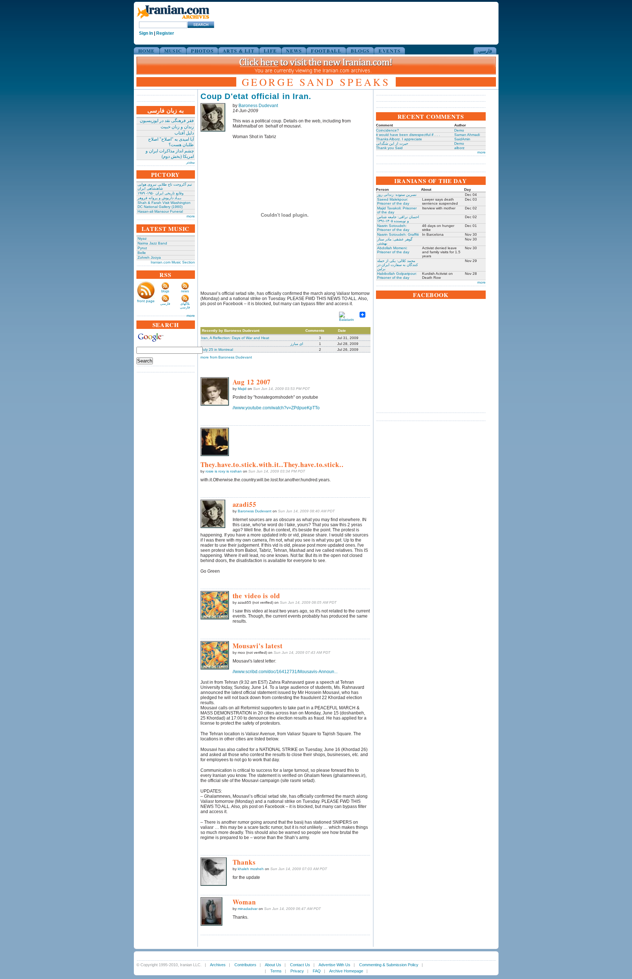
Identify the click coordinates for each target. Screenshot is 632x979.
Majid (242, 389)
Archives (218, 965)
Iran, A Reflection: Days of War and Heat (235, 338)
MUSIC (173, 50)
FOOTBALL (326, 50)
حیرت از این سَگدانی (392, 143)
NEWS (294, 50)
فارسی (485, 50)
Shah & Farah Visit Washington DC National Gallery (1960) (164, 205)
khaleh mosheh (251, 869)
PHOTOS (202, 50)
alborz (459, 148)
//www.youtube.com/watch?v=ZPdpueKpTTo (276, 407)
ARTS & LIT (239, 50)
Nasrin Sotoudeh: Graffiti (398, 234)
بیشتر (190, 162)
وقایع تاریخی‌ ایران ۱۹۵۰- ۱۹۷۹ (161, 193)
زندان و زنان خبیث (177, 126)
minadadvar (247, 909)
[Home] (173, 19)
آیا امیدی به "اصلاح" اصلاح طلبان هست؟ (171, 142)
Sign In (146, 33)
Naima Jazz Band (152, 243)
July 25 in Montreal (217, 350)
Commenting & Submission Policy (388, 965)
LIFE (270, 50)
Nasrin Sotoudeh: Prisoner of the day (393, 228)
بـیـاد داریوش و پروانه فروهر (159, 198)
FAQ (317, 971)
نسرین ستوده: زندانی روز (397, 195)
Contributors (245, 965)
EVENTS (389, 50)
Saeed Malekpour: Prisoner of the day (393, 201)
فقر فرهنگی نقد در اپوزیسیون (167, 120)
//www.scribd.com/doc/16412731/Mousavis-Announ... (285, 671)
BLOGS (360, 50)
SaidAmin (462, 139)
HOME (146, 50)
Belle (142, 253)
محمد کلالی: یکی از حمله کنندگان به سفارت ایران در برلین (397, 265)
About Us (273, 965)
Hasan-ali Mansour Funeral (160, 211)
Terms (276, 971)
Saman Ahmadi (467, 135)
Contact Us (300, 965)
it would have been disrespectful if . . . (408, 135)
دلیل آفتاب (184, 133)
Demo (459, 130)
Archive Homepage (346, 971)
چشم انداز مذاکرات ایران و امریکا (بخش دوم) (170, 153)
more (191, 216)
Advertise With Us (334, 965)
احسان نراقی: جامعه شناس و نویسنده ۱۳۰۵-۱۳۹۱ (398, 219)
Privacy (297, 971)
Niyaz (142, 238)
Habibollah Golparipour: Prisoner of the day (397, 276)
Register (165, 33)
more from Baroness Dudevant (226, 357)
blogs (165, 291)
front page (146, 301)
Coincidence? (387, 130)
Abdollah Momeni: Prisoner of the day (393, 250)
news (185, 291)
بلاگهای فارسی (185, 305)
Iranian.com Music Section (173, 262)
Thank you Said (389, 148)
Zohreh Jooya (149, 257)
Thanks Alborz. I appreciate (399, 139)
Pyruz (142, 248)
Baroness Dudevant (258, 105)
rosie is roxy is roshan (224, 471)
